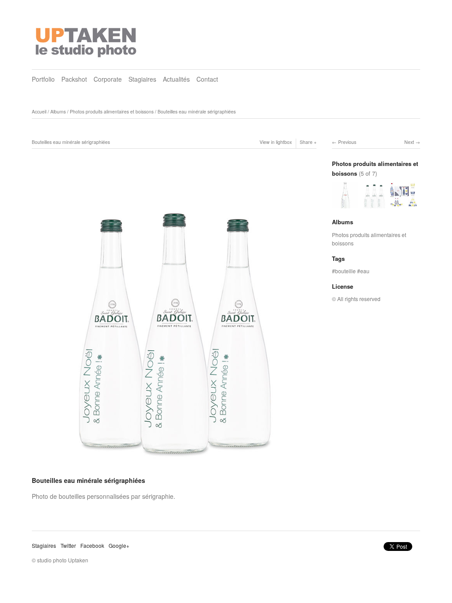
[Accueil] (87, 40)
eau (364, 271)
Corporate (108, 79)
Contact (207, 79)
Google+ (119, 545)
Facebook (92, 545)
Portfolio (43, 79)
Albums (58, 111)
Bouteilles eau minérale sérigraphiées (197, 111)
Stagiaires (142, 79)
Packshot (74, 79)
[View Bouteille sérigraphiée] (345, 203)
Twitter (68, 545)
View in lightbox (276, 142)
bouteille (345, 271)
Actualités (176, 79)
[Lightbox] (174, 468)
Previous (347, 142)
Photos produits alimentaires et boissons (112, 111)
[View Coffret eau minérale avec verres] (403, 203)
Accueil (39, 111)
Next (409, 142)
